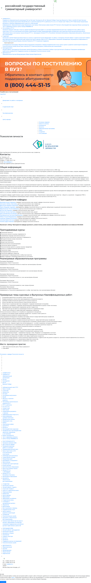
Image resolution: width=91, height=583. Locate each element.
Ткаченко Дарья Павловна (7, 221)
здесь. (13, 577)
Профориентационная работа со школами (40, 29)
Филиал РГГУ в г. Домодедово (33, 33)
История (79, 20)
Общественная (30, 54)
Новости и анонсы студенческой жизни (33, 37)
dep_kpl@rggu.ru (8, 162)
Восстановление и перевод (39, 44)
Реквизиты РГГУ (31, 41)
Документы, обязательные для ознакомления (49, 46)
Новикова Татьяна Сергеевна (8, 212)
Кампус (36, 25)
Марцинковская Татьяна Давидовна (9, 208)
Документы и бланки (36, 49)
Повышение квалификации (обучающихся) (67, 39)
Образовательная (7, 54)
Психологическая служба (9, 46)
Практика (34, 46)
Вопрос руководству (83, 25)
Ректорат (33, 20)
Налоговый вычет (9, 42)
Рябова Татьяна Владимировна (8, 216)
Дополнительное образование (11, 467)
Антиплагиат (45, 49)
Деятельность (6, 52)
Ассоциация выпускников (14, 21)
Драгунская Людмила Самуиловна (9, 205)
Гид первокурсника (8, 113)
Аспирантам (84, 44)
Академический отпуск (53, 44)
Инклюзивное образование (68, 33)
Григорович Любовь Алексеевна (8, 204)
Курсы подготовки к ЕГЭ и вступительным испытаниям (9, 452)
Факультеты (65, 20)
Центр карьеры (37, 39)
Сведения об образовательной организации (14, 20)
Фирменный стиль (29, 25)
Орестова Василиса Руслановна (8, 213)
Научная (14, 54)
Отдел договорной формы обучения (17, 41)
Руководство (39, 20)
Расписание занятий (8, 37)
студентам (6, 36)
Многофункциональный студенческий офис (14, 39)
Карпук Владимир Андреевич (7, 207)
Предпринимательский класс (59, 29)
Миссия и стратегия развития (33, 21)
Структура (59, 20)
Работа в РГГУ (69, 21)
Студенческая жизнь (8, 500)
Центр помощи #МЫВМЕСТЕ (25, 26)
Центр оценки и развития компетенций (70, 44)
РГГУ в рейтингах (46, 21)
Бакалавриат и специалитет (10, 460)
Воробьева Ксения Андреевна (8, 202)
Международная (21, 54)
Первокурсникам (18, 37)
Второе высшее (72, 31)
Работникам (77, 21)
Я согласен (3, 582)
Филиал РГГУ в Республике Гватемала (51, 33)
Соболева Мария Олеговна (7, 220)
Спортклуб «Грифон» (84, 37)
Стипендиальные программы (10, 44)
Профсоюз (67, 49)
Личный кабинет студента (72, 37)
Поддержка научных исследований (27, 51)
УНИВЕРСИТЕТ (7, 373)
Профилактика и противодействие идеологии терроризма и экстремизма (12, 432)
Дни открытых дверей (23, 29)
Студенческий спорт (8, 106)
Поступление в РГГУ (8, 28)
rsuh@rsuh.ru (9, 564)
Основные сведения (44, 122)
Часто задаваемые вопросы (10, 26)
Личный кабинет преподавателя (11, 49)
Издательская (37, 54)
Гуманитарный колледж (35, 31)
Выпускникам (28, 44)
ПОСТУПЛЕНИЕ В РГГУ (9, 441)
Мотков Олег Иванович (6, 210)
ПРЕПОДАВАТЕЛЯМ (8, 528)
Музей (23, 21)
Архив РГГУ (53, 25)
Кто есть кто (54, 21)
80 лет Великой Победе (49, 20)
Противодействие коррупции (70, 25)
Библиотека (29, 39)
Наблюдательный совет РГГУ (10, 387)
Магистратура (6, 462)
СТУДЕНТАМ (6, 484)
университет (6, 18)
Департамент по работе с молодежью (55, 37)
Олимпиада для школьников (10, 455)
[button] (7, 76)
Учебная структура (54, 49)
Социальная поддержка (42, 41)
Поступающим (43, 133)
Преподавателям (7, 48)
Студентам (42, 131)
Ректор (28, 20)
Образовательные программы (47, 128)
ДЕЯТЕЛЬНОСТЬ (7, 545)
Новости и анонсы (44, 123)
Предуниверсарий (46, 31)
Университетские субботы (74, 29)
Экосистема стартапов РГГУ (24, 46)
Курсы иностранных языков (17, 33)
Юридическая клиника (9, 419)
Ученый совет (62, 21)
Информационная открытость (23, 23)
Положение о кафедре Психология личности (12, 354)
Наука (40, 130)
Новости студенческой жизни (11, 490)
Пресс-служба (72, 20)
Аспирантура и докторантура (59, 31)
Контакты (59, 25)
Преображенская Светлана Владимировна (11, 215)
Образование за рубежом (9, 498)
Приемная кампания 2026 (9, 29)
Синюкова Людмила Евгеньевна (8, 218)
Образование (52, 39)
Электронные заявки (44, 25)
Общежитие (21, 44)
